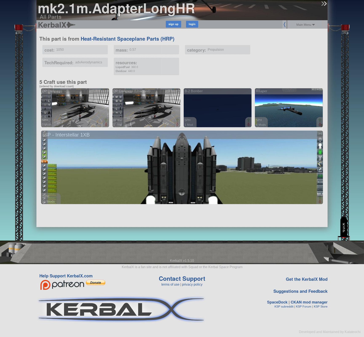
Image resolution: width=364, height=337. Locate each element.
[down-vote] (106, 125)
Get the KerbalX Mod (307, 279)
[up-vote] (106, 120)
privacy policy (192, 284)
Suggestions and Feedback (300, 291)
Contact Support (182, 278)
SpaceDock (277, 302)
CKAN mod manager (309, 302)
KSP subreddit (283, 306)
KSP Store (321, 306)
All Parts (51, 16)
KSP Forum (303, 306)
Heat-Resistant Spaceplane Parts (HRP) (127, 38)
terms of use (170, 284)
